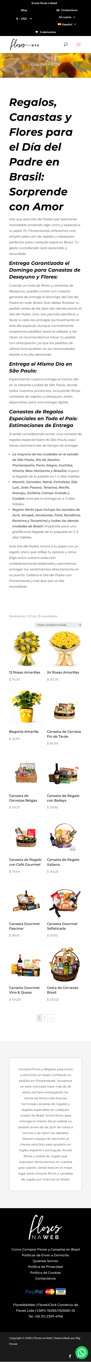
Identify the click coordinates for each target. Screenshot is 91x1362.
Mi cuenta (65, 17)
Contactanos (69, 10)
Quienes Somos (45, 1261)
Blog (24, 10)
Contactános (45, 1278)
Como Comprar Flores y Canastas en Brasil (45, 1249)
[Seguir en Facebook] (70, 1356)
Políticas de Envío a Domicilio (45, 1255)
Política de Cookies (45, 1273)
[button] (81, 1352)
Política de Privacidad (45, 1267)
